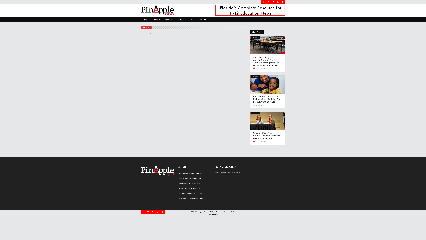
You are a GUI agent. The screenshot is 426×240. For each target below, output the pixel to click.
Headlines (255, 37)
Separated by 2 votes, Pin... (190, 183)
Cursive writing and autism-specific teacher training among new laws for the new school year (267, 61)
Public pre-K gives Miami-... (190, 178)
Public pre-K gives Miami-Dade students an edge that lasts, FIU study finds (267, 99)
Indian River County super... (191, 193)
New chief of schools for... (190, 188)
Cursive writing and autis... (191, 173)
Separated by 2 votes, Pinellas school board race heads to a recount (266, 136)
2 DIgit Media (214, 214)
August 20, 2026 (260, 69)
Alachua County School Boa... (191, 198)
